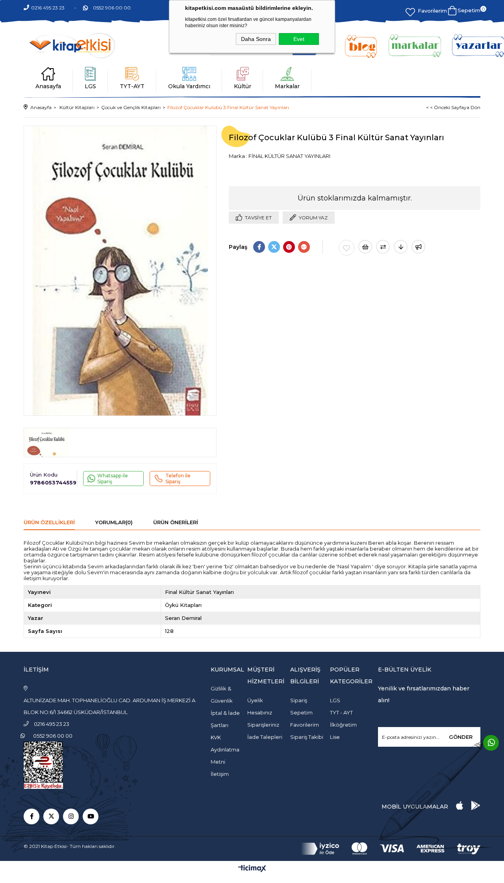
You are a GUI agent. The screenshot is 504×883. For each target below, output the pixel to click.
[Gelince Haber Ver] (418, 247)
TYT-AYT (132, 86)
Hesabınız (259, 712)
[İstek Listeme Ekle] (365, 247)
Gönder (460, 737)
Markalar (287, 86)
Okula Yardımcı (189, 86)
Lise (335, 737)
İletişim (220, 774)
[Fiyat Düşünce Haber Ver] (401, 247)
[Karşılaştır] (383, 247)
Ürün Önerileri (175, 522)
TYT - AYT (341, 712)
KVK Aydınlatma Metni (225, 749)
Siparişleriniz (263, 725)
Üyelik (255, 700)
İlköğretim (343, 725)
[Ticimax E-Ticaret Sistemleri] (252, 869)
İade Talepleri (264, 737)
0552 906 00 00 (112, 8)
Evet (298, 39)
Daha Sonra (256, 39)
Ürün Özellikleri (49, 522)
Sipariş (298, 700)
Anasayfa (48, 86)
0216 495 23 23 (48, 8)
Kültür (242, 86)
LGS (90, 86)
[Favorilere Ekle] (346, 248)
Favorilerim (432, 10)
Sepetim (301, 712)
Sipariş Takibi (306, 737)
